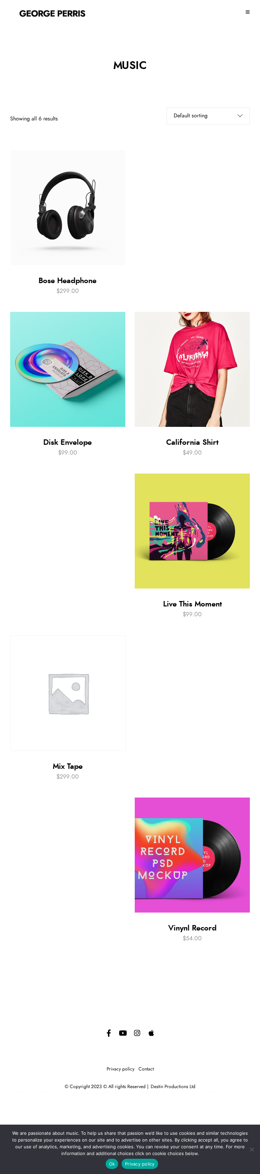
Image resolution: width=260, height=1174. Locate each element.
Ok (112, 1164)
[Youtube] (123, 1033)
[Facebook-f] (109, 1033)
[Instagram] (137, 1033)
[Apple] (151, 1033)
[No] (251, 1149)
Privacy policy (120, 1069)
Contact (146, 1069)
